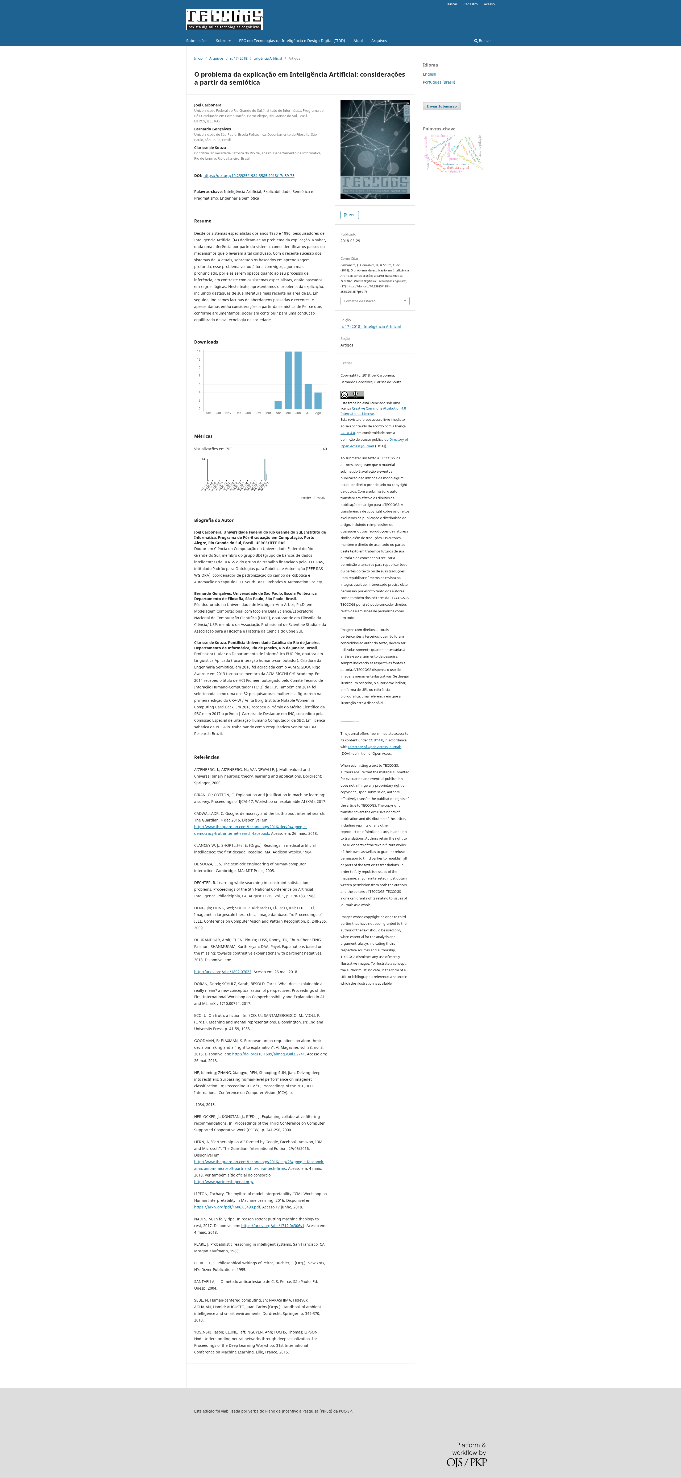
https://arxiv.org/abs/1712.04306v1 (272, 1225)
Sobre (221, 40)
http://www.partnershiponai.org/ (224, 1181)
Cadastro (470, 4)
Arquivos (379, 40)
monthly (306, 497)
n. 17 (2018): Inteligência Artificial (256, 58)
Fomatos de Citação (360, 301)
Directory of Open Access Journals (374, 746)
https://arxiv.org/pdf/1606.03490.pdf (227, 1206)
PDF (351, 215)
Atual (358, 40)
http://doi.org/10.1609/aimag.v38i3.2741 (268, 1053)
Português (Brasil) (439, 82)
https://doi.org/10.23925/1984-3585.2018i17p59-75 (249, 175)
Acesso (489, 4)
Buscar (484, 40)
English (429, 74)
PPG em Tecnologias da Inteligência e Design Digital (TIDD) (292, 40)
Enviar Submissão (442, 106)
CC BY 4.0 (347, 432)
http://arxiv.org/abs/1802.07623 (222, 971)
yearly (321, 497)
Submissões (196, 40)
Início (198, 58)
